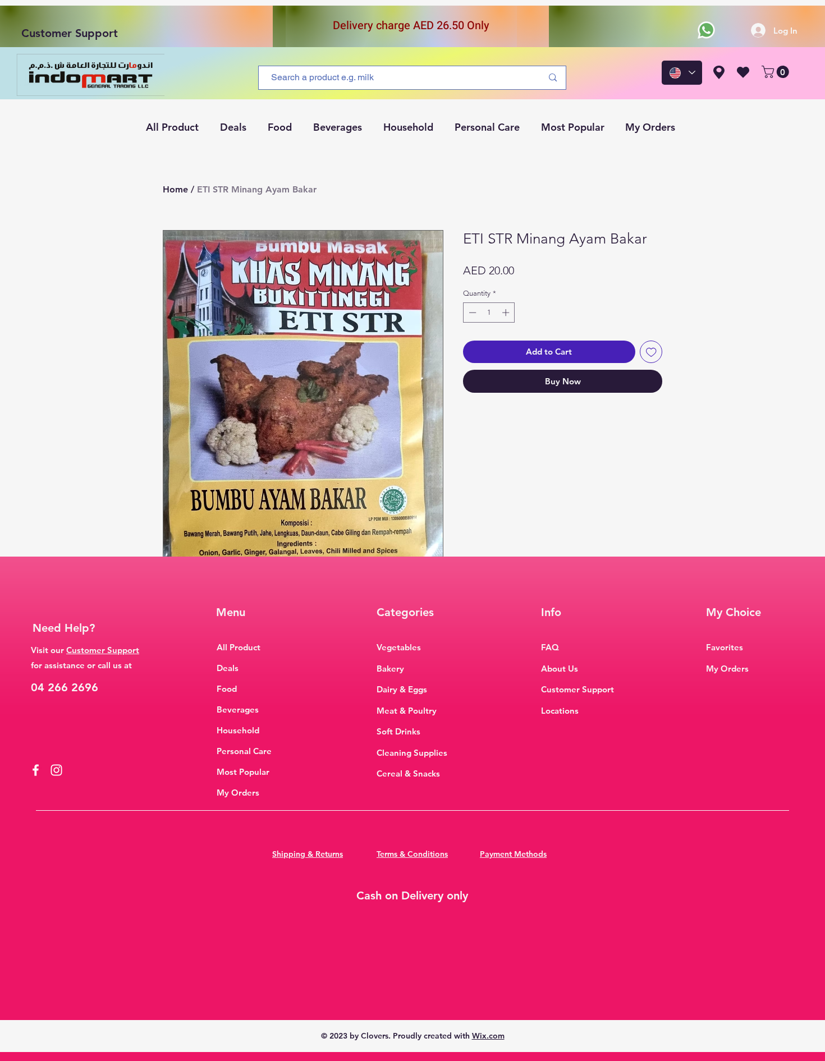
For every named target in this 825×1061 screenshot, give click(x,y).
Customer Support (69, 33)
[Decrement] (471, 312)
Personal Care (244, 751)
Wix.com (488, 1036)
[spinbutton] (489, 312)
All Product (238, 647)
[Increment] (507, 312)
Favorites (724, 647)
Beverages (238, 709)
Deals (228, 668)
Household (238, 730)
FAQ (550, 647)
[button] (777, 72)
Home (175, 189)
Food (227, 688)
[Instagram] (56, 770)
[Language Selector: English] (682, 73)
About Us (559, 668)
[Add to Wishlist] (651, 352)
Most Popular (243, 771)
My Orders (238, 792)
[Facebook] (35, 770)
